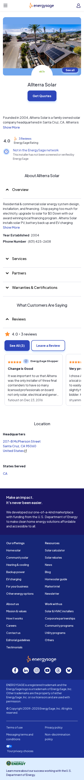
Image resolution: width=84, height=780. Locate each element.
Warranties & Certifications (34, 287)
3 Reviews (25, 138)
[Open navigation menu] (5, 5)
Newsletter (52, 593)
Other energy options (20, 593)
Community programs (59, 625)
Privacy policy (54, 727)
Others (49, 640)
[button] (42, 127)
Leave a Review (48, 345)
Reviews (19, 319)
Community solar (17, 557)
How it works (14, 618)
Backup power (15, 572)
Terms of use (14, 727)
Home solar (13, 550)
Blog (48, 572)
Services (19, 258)
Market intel (52, 586)
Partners (19, 273)
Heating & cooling (17, 564)
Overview (20, 189)
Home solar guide (56, 579)
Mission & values (16, 611)
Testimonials (14, 647)
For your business (17, 586)
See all (70, 70)
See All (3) (17, 345)
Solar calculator (55, 550)
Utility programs (55, 632)
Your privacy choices (20, 751)
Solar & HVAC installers (59, 611)
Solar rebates (53, 557)
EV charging (13, 579)
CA (5, 473)
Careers (11, 625)
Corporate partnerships (60, 618)
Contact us (13, 632)
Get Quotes (42, 96)
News (48, 564)
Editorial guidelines (18, 640)
